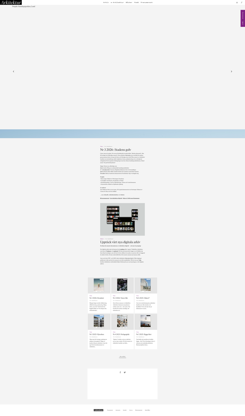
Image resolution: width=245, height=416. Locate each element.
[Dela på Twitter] (124, 372)
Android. (115, 251)
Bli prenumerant (242, 15)
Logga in (242, 23)
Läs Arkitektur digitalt (116, 198)
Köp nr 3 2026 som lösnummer (131, 198)
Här (140, 260)
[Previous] (13, 71)
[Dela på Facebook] (120, 372)
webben (122, 249)
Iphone (109, 251)
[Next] (231, 71)
